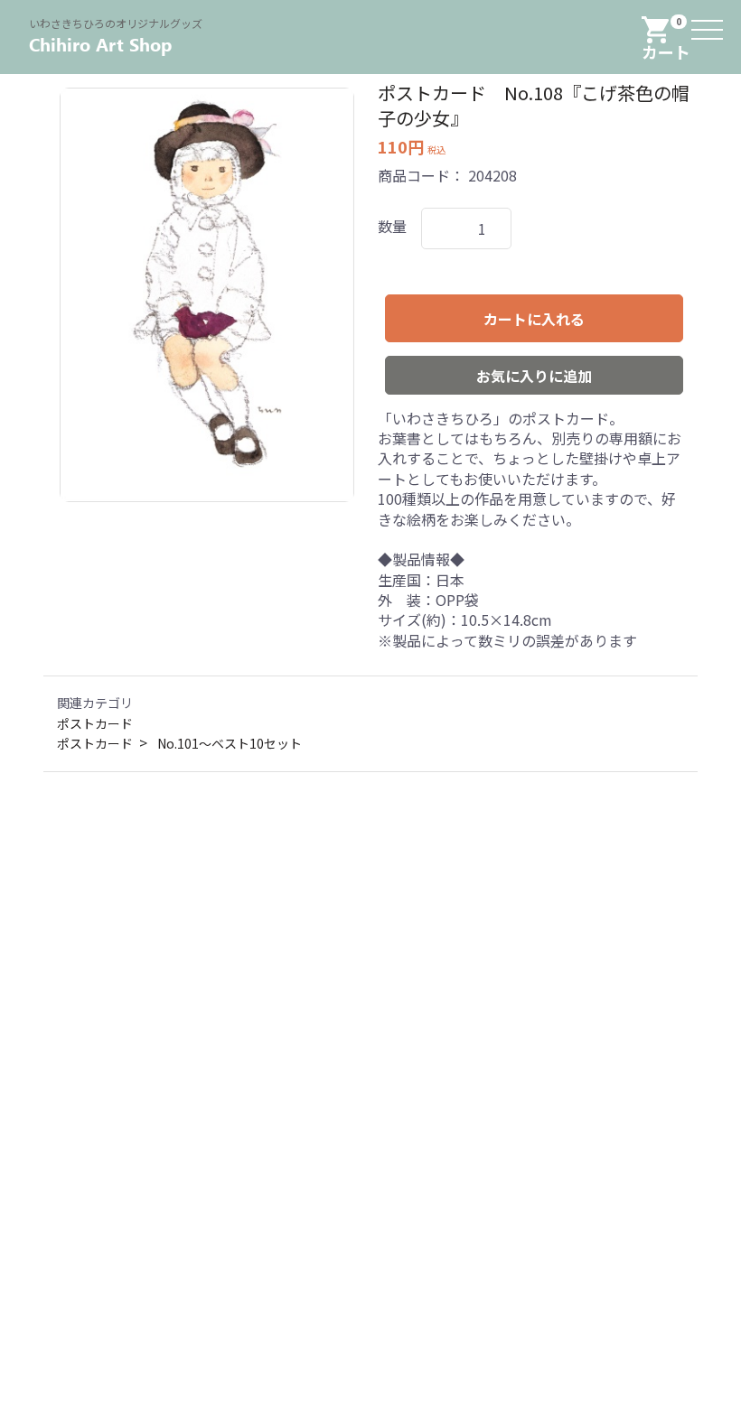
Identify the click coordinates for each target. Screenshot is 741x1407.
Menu (708, 17)
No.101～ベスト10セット (229, 743)
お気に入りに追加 (534, 376)
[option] (207, 295)
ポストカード (95, 723)
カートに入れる (534, 319)
